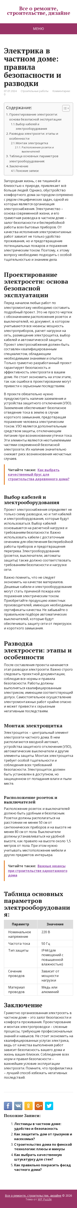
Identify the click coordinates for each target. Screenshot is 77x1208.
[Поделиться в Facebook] (8, 1106)
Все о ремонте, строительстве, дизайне (38, 10)
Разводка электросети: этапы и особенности (33, 135)
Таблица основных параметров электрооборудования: (33, 158)
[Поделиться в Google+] (39, 1106)
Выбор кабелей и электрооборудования (31, 126)
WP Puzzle (45, 1199)
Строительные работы (34, 91)
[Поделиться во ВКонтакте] (18, 1106)
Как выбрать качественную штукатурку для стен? (38, 1157)
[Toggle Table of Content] (64, 108)
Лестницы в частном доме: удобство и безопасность (37, 1126)
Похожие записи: (27, 171)
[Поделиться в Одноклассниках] (28, 1106)
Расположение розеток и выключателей (38, 149)
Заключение (18, 166)
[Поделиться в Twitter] (49, 1106)
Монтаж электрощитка (32, 143)
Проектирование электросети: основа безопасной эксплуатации (35, 116)
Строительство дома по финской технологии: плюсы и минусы (43, 1146)
